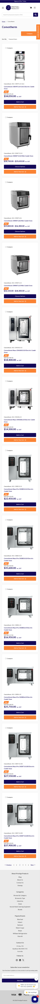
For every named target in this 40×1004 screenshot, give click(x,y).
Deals (20, 904)
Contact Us (20, 882)
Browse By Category (20, 895)
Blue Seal (20, 919)
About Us (20, 880)
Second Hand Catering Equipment (20, 907)
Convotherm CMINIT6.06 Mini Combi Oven (18, 221)
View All (20, 936)
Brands (20, 909)
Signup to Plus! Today (20, 1)
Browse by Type (20, 898)
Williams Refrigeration (20, 933)
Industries (20, 901)
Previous (9, 865)
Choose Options (20, 166)
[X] (23, 960)
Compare (29, 33)
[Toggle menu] (2, 7)
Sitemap (20, 885)
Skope (20, 930)
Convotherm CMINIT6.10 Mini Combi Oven (18, 285)
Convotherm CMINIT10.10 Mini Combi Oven (18, 156)
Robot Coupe (20, 928)
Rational (20, 925)
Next (32, 865)
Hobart (20, 922)
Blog (20, 877)
